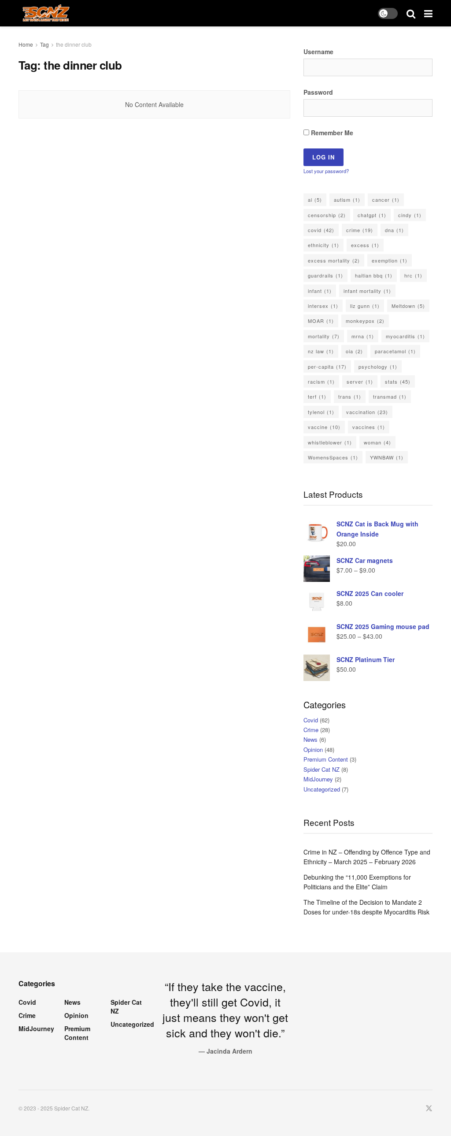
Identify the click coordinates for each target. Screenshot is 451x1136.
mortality (324, 336)
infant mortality (367, 290)
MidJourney (318, 779)
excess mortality (334, 260)
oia (354, 351)
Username (318, 51)
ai (315, 199)
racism (321, 381)
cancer (385, 199)
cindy (409, 214)
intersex (323, 305)
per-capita (327, 366)
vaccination (367, 411)
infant (320, 290)
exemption (389, 260)
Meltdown (408, 305)
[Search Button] (411, 13)
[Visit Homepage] (45, 13)
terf (317, 396)
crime (359, 229)
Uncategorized (321, 789)
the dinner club (74, 44)
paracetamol (395, 351)
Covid (310, 720)
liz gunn (365, 305)
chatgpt (372, 214)
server (360, 381)
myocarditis (405, 336)
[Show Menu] (428, 13)
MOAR (321, 320)
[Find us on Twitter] (429, 1108)
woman (377, 442)
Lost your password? (326, 170)
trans (349, 396)
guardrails (325, 275)
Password (318, 92)
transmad (390, 396)
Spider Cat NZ (321, 769)
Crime (310, 729)
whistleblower (330, 442)
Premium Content (325, 759)
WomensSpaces (333, 457)
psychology (378, 366)
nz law (321, 351)
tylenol (321, 411)
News (310, 739)
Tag (44, 44)
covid (321, 229)
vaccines (368, 426)
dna (394, 229)
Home (25, 44)
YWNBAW (386, 457)
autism (347, 199)
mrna (362, 336)
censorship (327, 214)
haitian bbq (373, 275)
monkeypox (365, 320)
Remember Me (331, 132)
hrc (413, 275)
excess (365, 244)
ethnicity (323, 244)
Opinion (313, 749)
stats (397, 381)
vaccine (324, 426)
